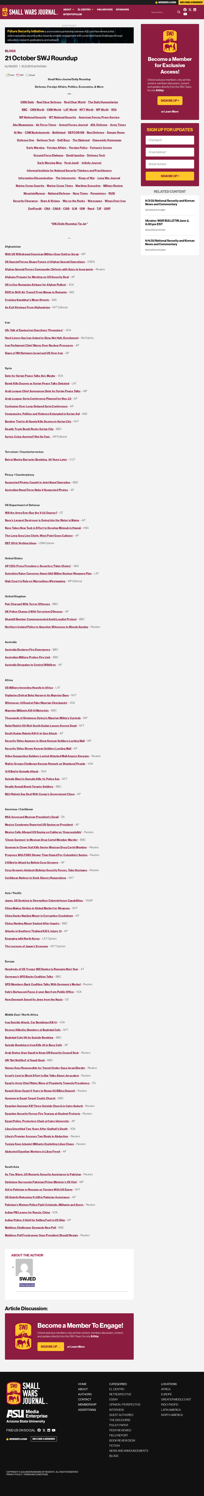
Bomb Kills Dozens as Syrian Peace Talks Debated (37, 383)
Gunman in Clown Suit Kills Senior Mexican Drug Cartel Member (46, 847)
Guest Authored (121, 1415)
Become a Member (191, 2)
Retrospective (120, 1394)
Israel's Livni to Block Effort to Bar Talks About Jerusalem (42, 1075)
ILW (74, 208)
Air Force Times (46, 124)
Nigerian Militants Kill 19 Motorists (27, 710)
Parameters (98, 193)
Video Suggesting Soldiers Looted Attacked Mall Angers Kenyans (47, 756)
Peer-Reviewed (120, 1430)
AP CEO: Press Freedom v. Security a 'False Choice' (38, 566)
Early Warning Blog (49, 162)
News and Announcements (128, 1451)
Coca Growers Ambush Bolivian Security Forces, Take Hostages (46, 870)
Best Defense (96, 132)
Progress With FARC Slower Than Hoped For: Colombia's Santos (46, 855)
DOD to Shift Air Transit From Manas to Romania (36, 292)
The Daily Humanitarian (103, 102)
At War (18, 132)
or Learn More (76, 1346)
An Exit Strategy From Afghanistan (27, 307)
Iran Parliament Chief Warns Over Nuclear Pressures (39, 345)
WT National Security (62, 117)
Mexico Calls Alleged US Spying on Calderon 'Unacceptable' (43, 832)
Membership (87, 1404)
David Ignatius (75, 155)
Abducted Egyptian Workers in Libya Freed (32, 1151)
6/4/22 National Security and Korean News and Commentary (170, 242)
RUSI (112, 193)
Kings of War (87, 178)
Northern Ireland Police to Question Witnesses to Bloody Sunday (46, 627)
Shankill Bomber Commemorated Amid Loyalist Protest (41, 619)
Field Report (118, 1435)
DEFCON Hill (76, 132)
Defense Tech (46, 140)
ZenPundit (35, 208)
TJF (99, 208)
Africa (166, 1389)
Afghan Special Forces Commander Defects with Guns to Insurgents (49, 269)
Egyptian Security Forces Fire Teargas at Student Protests (42, 1113)
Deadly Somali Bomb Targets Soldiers (29, 786)
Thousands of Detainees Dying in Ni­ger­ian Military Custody (43, 718)
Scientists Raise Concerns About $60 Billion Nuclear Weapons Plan (48, 573)
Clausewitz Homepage (106, 140)
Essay (113, 1399)
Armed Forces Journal (73, 124)
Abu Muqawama (23, 124)
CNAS (57, 208)
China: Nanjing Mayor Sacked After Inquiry (32, 923)
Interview (116, 1410)
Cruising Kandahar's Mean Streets (27, 299)
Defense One (25, 140)
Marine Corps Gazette (30, 185)
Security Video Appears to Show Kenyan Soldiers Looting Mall (45, 740)
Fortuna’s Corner (101, 147)
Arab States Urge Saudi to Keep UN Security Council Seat (42, 1052)
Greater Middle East (176, 1399)
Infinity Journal (91, 162)
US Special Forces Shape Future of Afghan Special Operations (45, 261)
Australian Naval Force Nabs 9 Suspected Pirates (36, 490)
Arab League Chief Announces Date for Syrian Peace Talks (43, 391)
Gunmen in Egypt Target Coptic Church (30, 1098)
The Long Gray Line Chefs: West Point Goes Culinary (39, 535)
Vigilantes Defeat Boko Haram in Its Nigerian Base (37, 695)
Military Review (113, 185)
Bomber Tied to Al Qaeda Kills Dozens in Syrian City (38, 421)
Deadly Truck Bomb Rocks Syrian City (29, 429)
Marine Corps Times (60, 185)
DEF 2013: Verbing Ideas (20, 543)
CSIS (66, 208)
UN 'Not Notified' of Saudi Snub (25, 1060)
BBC (24, 109)
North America (172, 1415)
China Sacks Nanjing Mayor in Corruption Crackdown (39, 915)
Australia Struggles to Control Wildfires (30, 664)
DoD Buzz (63, 140)
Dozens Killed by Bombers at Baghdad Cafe (33, 1029)
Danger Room (116, 132)
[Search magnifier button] (179, 12)
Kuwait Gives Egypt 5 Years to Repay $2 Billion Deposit (40, 1090)
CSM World (54, 109)
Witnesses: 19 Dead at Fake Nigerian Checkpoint (36, 702)
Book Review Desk (122, 1440)
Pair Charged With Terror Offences (27, 604)
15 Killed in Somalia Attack (22, 771)
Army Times (118, 124)
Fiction (114, 1445)
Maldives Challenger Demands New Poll (30, 1227)
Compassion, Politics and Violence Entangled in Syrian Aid (42, 413)
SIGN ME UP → (51, 1346)
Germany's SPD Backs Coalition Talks (29, 976)
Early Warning (35, 147)
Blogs (10, 51)
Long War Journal (109, 178)
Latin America (171, 1410)
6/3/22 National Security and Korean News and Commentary (170, 202)
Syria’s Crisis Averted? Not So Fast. (27, 436)
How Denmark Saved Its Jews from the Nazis (34, 999)
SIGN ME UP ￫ (170, 100)
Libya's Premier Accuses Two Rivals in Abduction (36, 1136)
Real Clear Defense (49, 102)
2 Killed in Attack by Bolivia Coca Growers (31, 862)
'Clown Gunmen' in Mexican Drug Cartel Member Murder (41, 839)
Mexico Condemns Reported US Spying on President (39, 824)
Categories (118, 1384)
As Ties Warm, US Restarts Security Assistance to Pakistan (43, 1174)
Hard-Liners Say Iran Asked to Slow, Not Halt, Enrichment (42, 338)
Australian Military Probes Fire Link (27, 657)
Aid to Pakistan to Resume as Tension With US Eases (39, 1189)
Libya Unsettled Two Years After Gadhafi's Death (36, 1128)
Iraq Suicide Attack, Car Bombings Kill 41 (31, 1022)
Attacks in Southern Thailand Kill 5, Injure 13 (33, 931)
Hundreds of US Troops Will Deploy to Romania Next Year (41, 969)
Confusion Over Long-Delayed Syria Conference (36, 406)
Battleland (59, 132)
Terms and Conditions (36, 1474)
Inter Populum (72, 14)
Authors (85, 1394)
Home (82, 1384)
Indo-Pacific (169, 1404)
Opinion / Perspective (125, 1404)
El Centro (84, 9)
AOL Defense (99, 124)
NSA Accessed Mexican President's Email (32, 817)
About (67, 9)
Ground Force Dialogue (48, 155)
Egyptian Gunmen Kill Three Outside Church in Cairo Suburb (44, 1106)
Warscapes (95, 201)
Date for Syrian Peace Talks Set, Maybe (30, 375)
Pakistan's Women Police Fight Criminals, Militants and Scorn (44, 1204)
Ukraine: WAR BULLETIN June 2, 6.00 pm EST (167, 222)
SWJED (27, 1279)
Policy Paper (118, 1425)
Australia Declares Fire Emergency (27, 649)
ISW (82, 208)
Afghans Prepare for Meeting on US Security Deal (37, 277)
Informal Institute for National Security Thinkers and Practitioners (69, 170)
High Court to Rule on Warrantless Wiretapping (35, 581)
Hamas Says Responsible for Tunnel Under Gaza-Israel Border (45, 1068)
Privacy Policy (14, 1474)
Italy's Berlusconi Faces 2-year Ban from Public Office (39, 991)
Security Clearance (25, 201)
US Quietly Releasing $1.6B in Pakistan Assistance (37, 1197)
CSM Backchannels (37, 132)
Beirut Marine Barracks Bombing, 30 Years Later (36, 459)
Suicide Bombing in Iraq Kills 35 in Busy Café (33, 1045)
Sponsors (122, 9)
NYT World (86, 109)
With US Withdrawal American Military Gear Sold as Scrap (42, 254)
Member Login (167, 2)
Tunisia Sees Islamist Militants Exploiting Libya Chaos (39, 1144)
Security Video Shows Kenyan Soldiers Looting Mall (38, 748)
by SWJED (11, 66)
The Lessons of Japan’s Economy (26, 946)
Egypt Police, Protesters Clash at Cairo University (37, 1121)
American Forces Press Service (99, 117)
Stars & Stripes (50, 201)
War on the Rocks (74, 201)
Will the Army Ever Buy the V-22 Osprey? (31, 512)
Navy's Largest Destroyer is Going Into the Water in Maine (42, 520)
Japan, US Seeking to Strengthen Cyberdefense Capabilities (44, 900)
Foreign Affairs (56, 147)
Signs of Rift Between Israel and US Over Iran (34, 353)
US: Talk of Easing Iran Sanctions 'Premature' (34, 330)
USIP (107, 208)
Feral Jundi (71, 162)
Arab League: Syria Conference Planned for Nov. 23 (38, 398)
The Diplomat (81, 140)
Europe (166, 1394)
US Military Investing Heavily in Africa (29, 687)
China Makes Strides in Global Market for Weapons (37, 908)
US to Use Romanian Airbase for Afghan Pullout (35, 284)
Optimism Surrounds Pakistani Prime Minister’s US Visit (41, 1182)
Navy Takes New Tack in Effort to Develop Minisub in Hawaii (43, 528)
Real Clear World (74, 102)
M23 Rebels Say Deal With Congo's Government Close (40, 794)
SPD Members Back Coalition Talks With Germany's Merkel (43, 984)
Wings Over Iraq (115, 201)
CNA (47, 208)
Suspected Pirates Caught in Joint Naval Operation (37, 482)
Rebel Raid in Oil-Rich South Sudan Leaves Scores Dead (41, 725)
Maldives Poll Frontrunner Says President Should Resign (41, 1235)
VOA (114, 109)
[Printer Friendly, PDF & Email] (20, 75)
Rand (91, 208)
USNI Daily (27, 102)
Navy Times (80, 193)
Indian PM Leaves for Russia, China (27, 1212)
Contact (84, 1399)
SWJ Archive (105, 9)
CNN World (37, 109)
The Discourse (120, 1420)
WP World (102, 109)
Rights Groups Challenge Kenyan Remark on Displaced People (45, 763)
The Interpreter (66, 178)
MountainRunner (34, 193)
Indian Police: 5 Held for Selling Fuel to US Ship (35, 1220)
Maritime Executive (88, 185)
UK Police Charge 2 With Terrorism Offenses (33, 611)
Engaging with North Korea (22, 938)
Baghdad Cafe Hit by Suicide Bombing (29, 1037)
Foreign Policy (78, 147)
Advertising (87, 1410)
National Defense (59, 193)
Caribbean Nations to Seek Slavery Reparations (35, 877)
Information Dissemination (35, 178)
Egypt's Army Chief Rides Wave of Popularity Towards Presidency (47, 1083)
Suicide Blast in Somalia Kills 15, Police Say (32, 779)
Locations (169, 1384)
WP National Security (32, 117)
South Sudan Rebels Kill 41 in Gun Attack (31, 733)
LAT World (70, 109)
